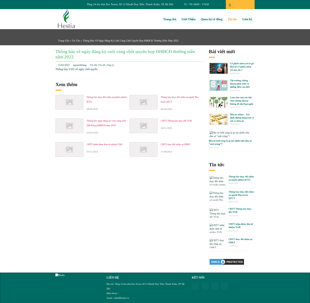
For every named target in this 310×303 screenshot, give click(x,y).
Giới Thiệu (188, 19)
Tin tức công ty (106, 65)
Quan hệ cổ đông (211, 19)
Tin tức (232, 19)
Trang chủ (169, 19)
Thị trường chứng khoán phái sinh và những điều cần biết (240, 83)
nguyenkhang (79, 65)
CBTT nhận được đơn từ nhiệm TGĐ (104, 144)
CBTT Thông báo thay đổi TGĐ (176, 120)
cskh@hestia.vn (121, 298)
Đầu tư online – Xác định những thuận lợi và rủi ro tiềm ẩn (242, 117)
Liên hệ (247, 19)
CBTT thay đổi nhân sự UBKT (175, 144)
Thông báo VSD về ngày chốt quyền (76, 69)
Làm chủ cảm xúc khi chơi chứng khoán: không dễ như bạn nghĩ (241, 100)
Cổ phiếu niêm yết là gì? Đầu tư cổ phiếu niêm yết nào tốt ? (242, 66)
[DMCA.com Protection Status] (227, 261)
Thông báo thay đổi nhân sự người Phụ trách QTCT (241, 195)
